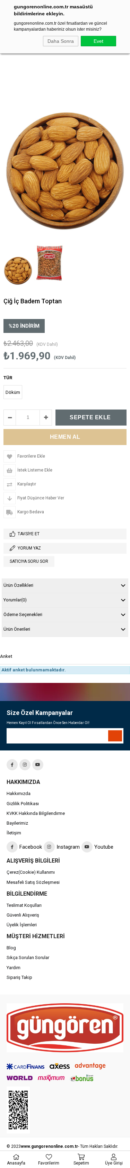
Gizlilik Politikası (23, 803)
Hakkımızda (19, 793)
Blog (11, 947)
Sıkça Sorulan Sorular (28, 957)
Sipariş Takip (19, 977)
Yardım (13, 967)
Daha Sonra (60, 41)
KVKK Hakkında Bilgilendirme (36, 813)
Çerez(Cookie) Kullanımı (31, 872)
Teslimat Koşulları (24, 905)
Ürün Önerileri (16, 629)
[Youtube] (37, 764)
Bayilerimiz (17, 823)
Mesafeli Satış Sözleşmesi (33, 882)
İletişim (14, 832)
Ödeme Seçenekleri (22, 614)
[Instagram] (25, 764)
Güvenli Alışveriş (23, 915)
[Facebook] (12, 764)
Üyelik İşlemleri (22, 924)
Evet (98, 41)
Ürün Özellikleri (18, 585)
